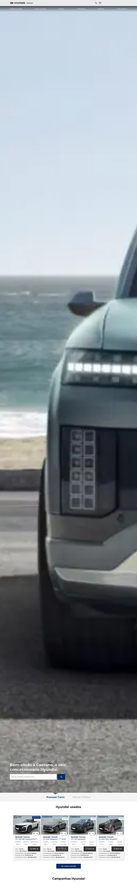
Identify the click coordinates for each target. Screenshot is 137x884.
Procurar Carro (55, 797)
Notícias (101, 9)
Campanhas (81, 9)
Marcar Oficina (82, 797)
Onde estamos (122, 9)
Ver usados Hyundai (68, 866)
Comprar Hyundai (16, 9)
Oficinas (61, 9)
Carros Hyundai (40, 9)
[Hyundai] (17, 3)
